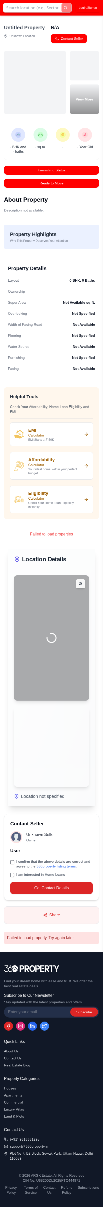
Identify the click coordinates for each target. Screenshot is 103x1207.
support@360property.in (29, 1146)
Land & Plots (14, 1116)
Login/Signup (88, 8)
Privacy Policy (11, 1189)
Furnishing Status (52, 170)
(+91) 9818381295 (25, 1139)
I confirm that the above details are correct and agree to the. (53, 863)
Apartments (13, 1095)
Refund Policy (66, 1189)
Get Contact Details (51, 888)
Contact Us (13, 1058)
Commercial (13, 1102)
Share (54, 915)
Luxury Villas (14, 1109)
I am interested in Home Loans (40, 874)
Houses (10, 1088)
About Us (11, 1051)
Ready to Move (52, 183)
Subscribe (84, 1012)
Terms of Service (31, 1189)
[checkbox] (12, 862)
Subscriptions (88, 1187)
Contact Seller (72, 39)
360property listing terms (56, 866)
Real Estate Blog (17, 1065)
